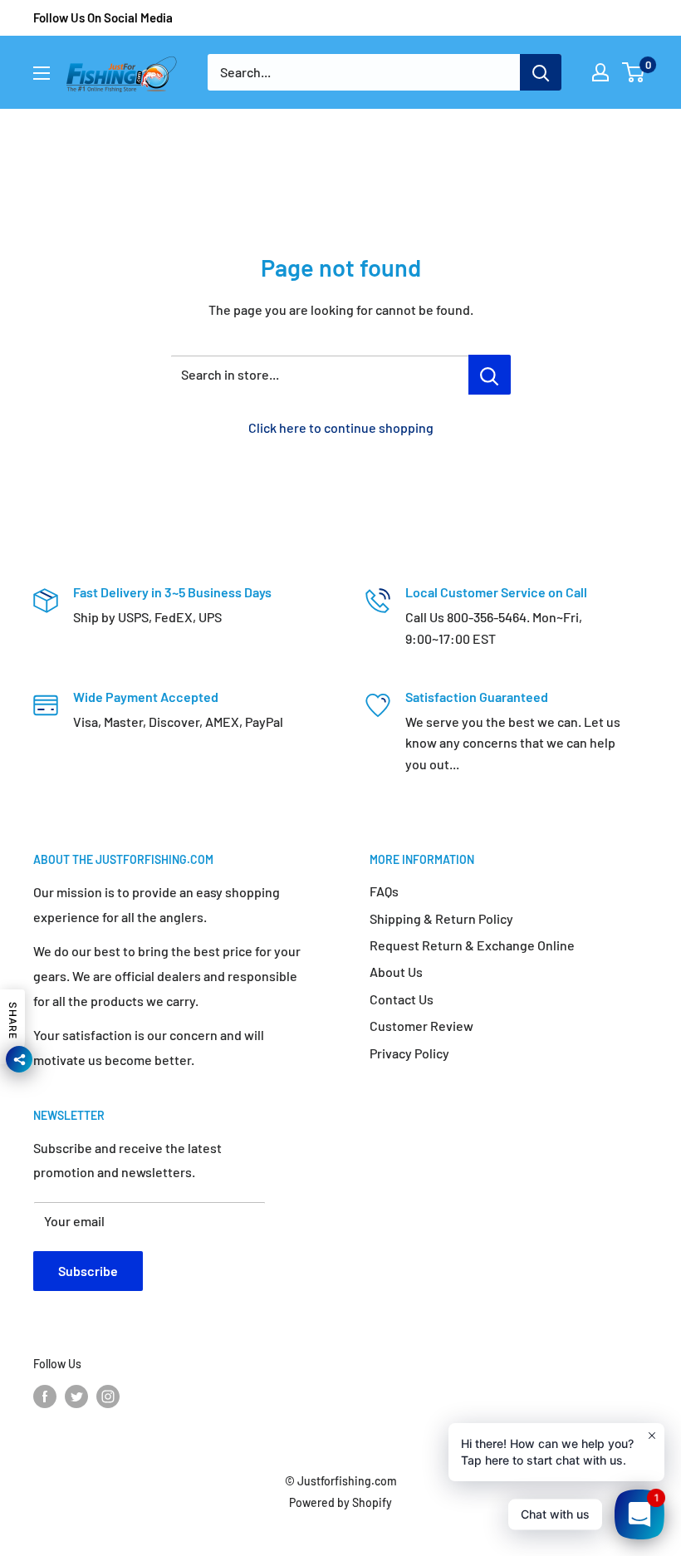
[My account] (600, 72)
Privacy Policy (409, 1053)
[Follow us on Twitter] (76, 1396)
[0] (634, 72)
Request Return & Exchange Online (472, 945)
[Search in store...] (489, 375)
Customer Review (421, 1025)
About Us (396, 971)
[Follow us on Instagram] (108, 1396)
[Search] (540, 72)
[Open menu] (41, 73)
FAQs (384, 891)
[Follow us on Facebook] (44, 1396)
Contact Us (402, 999)
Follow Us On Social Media (103, 17)
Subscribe (88, 1271)
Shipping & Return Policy (441, 918)
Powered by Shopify (340, 1502)
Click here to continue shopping (341, 427)
